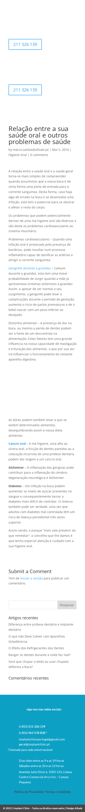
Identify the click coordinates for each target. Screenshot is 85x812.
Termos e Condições (58, 792)
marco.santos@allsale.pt (31, 150)
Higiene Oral (17, 155)
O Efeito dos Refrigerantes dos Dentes (36, 648)
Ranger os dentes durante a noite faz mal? (39, 655)
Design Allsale (74, 808)
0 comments (39, 155)
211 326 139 (25, 44)
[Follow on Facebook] (42, 716)
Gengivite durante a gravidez (29, 268)
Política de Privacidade (28, 792)
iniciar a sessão (31, 578)
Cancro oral (17, 443)
